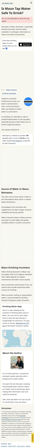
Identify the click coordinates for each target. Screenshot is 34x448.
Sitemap (28, 446)
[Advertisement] (17, 69)
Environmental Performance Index (11, 419)
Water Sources (11, 90)
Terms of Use (21, 446)
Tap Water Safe (7, 3)
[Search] (31, 3)
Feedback (33, 437)
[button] (4, 332)
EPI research (17, 141)
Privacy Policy (12, 446)
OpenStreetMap (21, 346)
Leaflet (14, 346)
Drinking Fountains (9, 93)
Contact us (4, 446)
